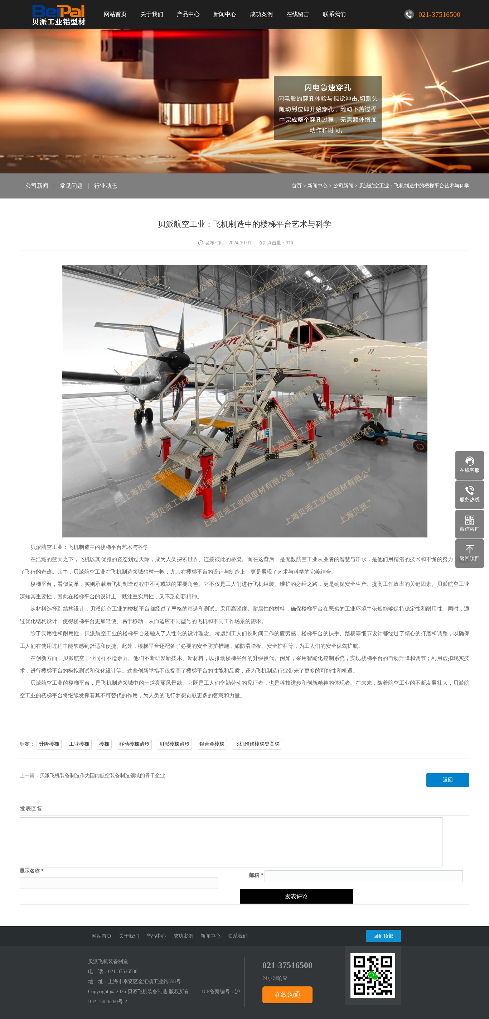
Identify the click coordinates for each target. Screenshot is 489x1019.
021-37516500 (122, 971)
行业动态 (105, 186)
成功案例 (261, 14)
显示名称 (32, 871)
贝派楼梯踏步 (174, 744)
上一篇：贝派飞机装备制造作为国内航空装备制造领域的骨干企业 (92, 775)
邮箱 (256, 875)
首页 (297, 185)
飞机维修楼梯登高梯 (257, 744)
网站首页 (115, 14)
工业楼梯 (79, 744)
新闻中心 (224, 14)
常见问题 (71, 186)
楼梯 (104, 744)
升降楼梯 (49, 744)
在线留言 (297, 14)
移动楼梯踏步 (134, 744)
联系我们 (334, 14)
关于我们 (151, 14)
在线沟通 (287, 994)
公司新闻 (36, 186)
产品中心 (188, 14)
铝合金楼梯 (211, 744)
